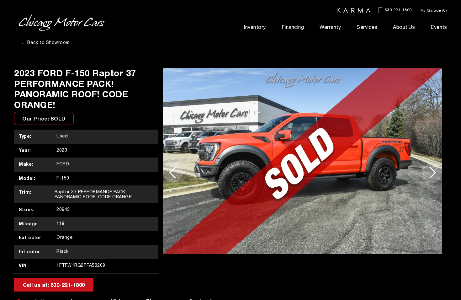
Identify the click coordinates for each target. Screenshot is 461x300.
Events (439, 27)
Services (367, 27)
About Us (404, 27)
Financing (293, 27)
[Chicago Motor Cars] (61, 22)
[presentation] (173, 173)
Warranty (330, 27)
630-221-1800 (397, 10)
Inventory (255, 27)
